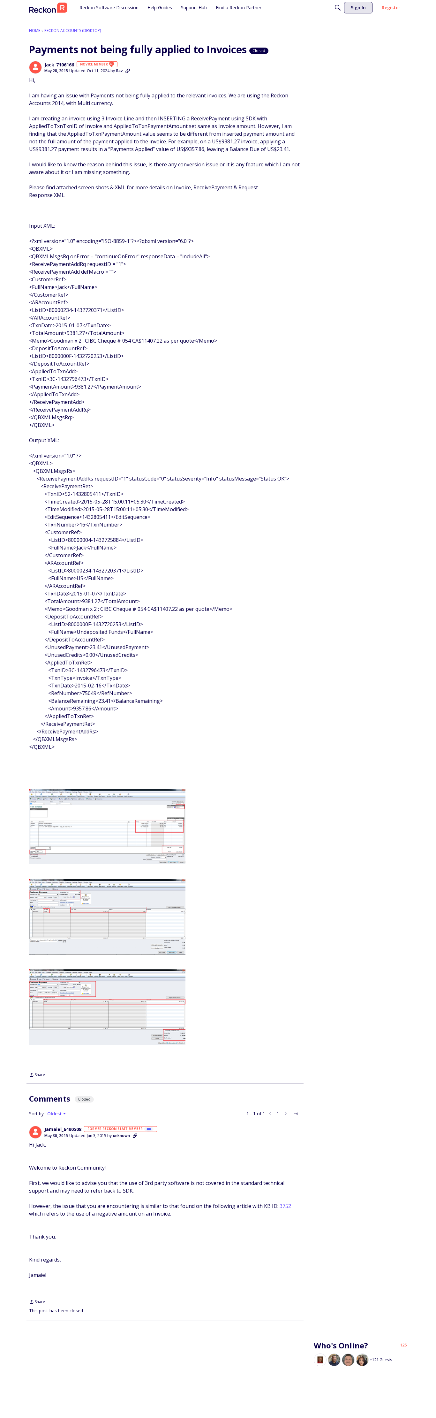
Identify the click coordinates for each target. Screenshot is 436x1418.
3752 (285, 1205)
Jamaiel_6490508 (62, 1129)
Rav (119, 70)
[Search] (337, 7)
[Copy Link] (128, 71)
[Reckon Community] (48, 8)
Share (37, 1075)
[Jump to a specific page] (296, 1114)
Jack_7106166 (59, 65)
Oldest (55, 1114)
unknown (121, 1135)
